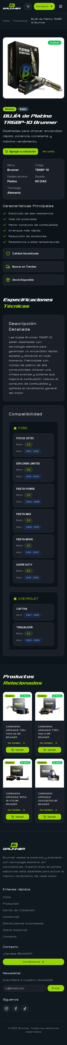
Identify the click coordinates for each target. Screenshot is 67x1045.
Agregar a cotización (22, 151)
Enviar (56, 988)
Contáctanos (31, 962)
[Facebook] (15, 1008)
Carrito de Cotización (19, 910)
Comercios (11, 916)
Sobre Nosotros (15, 930)
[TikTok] (25, 1008)
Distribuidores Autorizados (23, 923)
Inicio (6, 21)
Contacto (42, 6)
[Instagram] (6, 1008)
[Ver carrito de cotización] (28, 6)
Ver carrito (48, 151)
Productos (20, 21)
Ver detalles (14, 743)
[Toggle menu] (60, 6)
